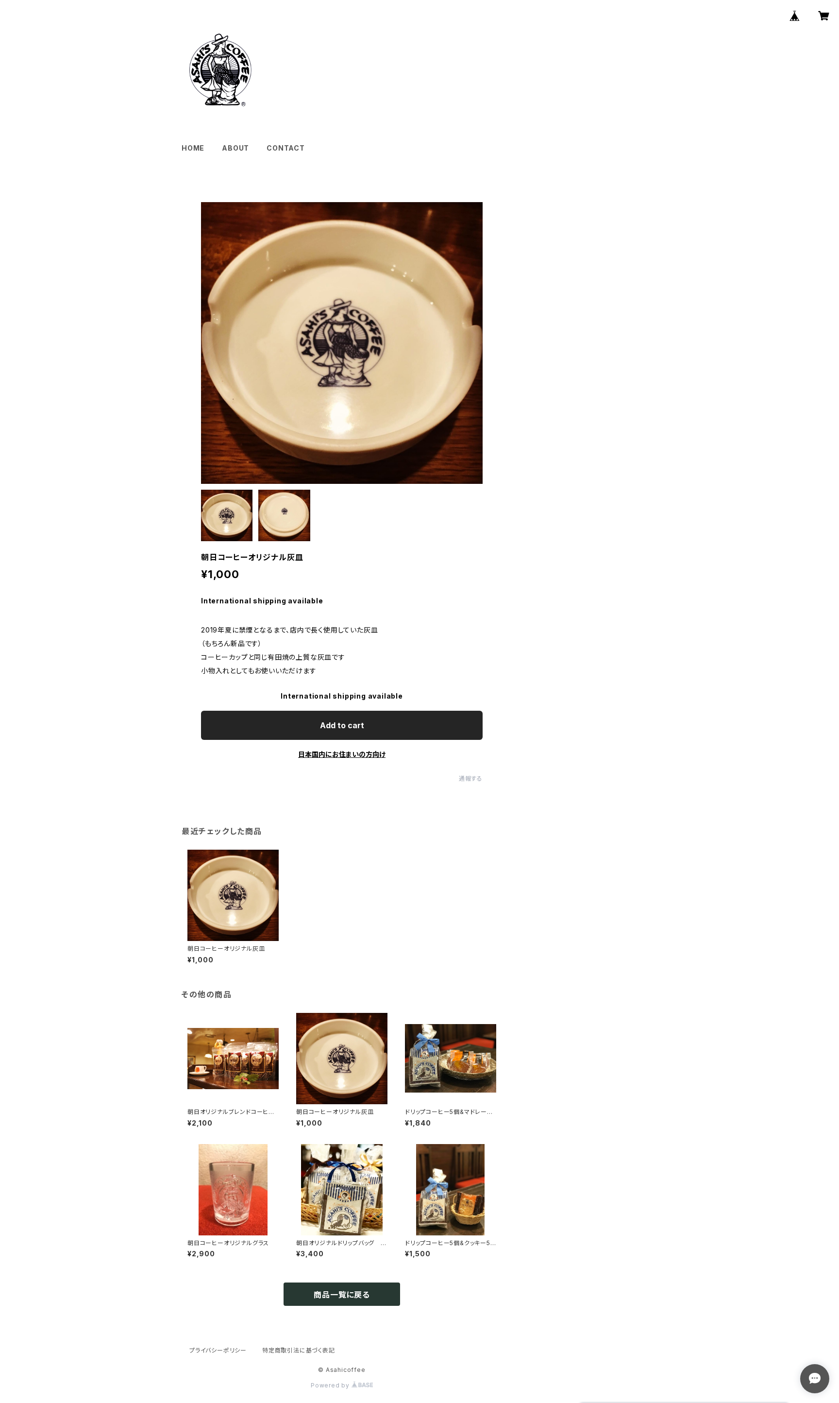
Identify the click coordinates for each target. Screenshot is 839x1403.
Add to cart (342, 725)
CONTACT (286, 148)
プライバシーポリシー (218, 1350)
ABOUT (235, 148)
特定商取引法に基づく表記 (298, 1350)
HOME (193, 148)
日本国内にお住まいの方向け (342, 754)
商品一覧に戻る (342, 1295)
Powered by (331, 1385)
